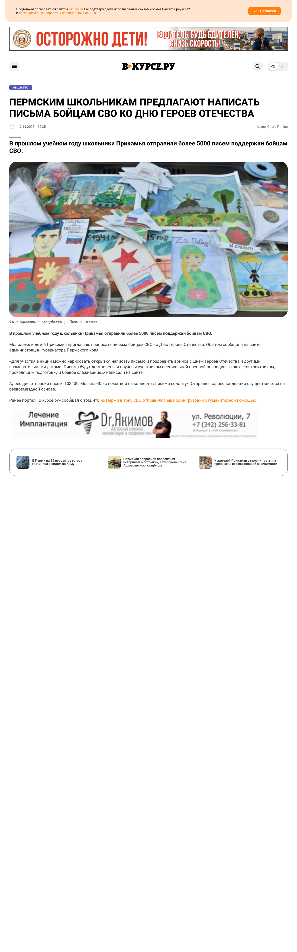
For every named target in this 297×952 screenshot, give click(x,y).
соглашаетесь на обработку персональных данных (58, 13)
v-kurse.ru (76, 9)
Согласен (268, 11)
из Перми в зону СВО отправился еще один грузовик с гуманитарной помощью (178, 400)
